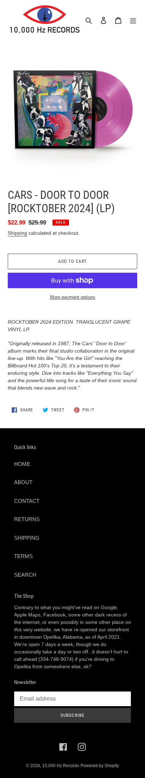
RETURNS (27, 519)
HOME (22, 464)
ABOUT (23, 482)
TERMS (23, 556)
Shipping (17, 233)
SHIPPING (26, 538)
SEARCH (25, 575)
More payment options (72, 297)
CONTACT (26, 501)
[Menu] (133, 20)
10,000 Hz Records (60, 765)
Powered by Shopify (100, 765)
